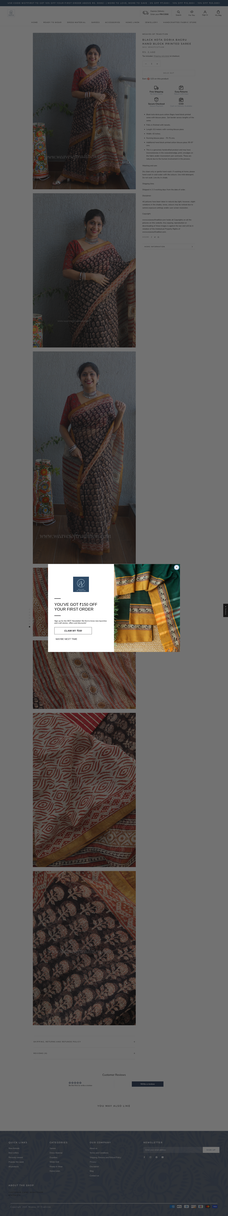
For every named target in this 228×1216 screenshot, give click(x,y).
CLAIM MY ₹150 (73, 630)
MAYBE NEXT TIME (66, 639)
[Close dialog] (176, 567)
